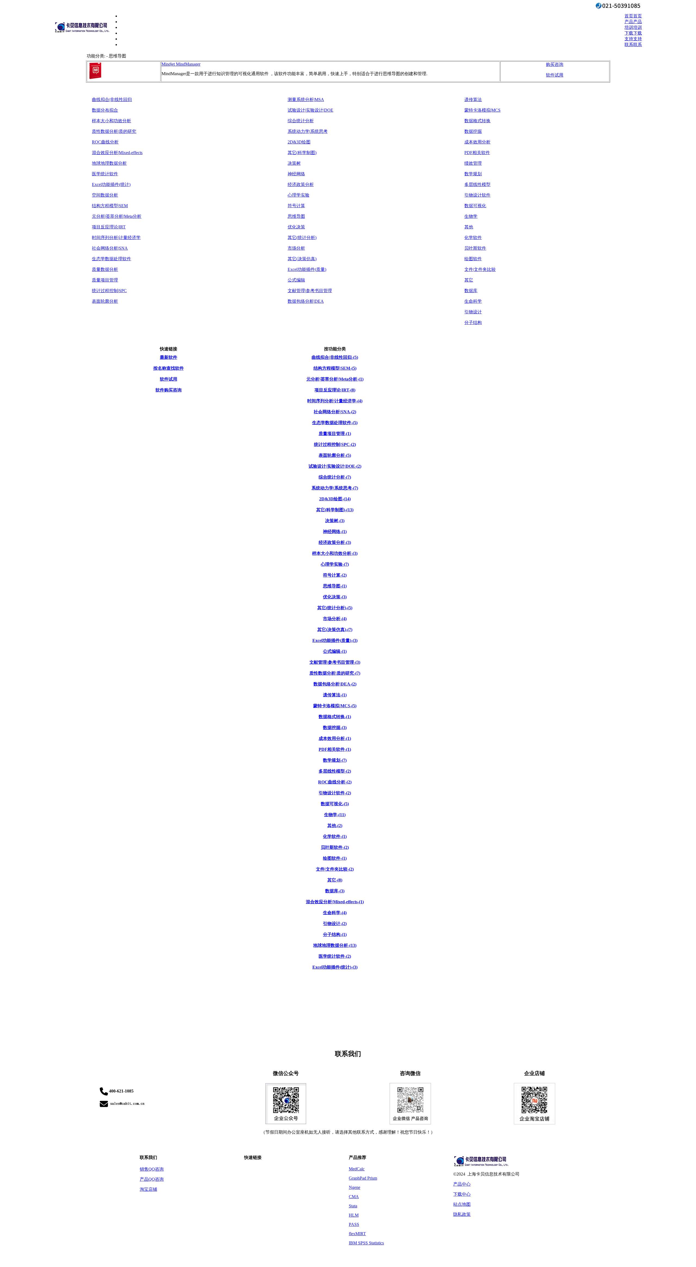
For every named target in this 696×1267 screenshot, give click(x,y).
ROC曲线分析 (105, 142)
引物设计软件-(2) (335, 793)
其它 (468, 280)
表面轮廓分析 (105, 301)
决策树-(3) (334, 520)
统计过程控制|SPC (109, 290)
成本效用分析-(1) (335, 738)
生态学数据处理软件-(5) (335, 422)
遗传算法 (473, 99)
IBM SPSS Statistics (366, 1243)
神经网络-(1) (335, 531)
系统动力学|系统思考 (308, 131)
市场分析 (296, 248)
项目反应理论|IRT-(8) (335, 390)
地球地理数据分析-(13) (334, 945)
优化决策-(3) (335, 597)
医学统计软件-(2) (335, 956)
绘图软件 (473, 258)
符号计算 (296, 205)
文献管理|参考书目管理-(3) (334, 662)
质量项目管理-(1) (335, 433)
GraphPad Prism (363, 1178)
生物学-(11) (335, 814)
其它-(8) (334, 880)
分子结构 (473, 322)
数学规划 (473, 174)
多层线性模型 (477, 184)
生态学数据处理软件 (111, 258)
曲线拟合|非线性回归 (112, 99)
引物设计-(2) (335, 923)
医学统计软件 (105, 174)
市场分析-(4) (335, 618)
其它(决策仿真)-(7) (334, 629)
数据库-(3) (334, 891)
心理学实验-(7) (335, 564)
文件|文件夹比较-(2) (335, 869)
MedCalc (357, 1169)
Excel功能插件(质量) (307, 269)
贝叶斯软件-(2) (335, 847)
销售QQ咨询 (152, 1169)
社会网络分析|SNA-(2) (335, 411)
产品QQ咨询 (152, 1179)
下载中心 (462, 1194)
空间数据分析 (105, 195)
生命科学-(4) (335, 912)
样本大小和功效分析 (111, 120)
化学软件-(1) (335, 836)
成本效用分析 (477, 142)
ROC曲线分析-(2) (335, 782)
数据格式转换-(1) (335, 716)
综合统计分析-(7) (335, 477)
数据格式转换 (477, 120)
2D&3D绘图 (299, 142)
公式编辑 (296, 280)
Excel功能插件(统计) (111, 184)
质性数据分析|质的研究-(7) (334, 673)
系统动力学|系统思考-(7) (335, 488)
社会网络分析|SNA (110, 248)
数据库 (470, 290)
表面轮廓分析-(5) (335, 455)
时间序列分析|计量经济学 (116, 237)
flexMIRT (357, 1233)
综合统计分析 (301, 120)
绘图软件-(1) (335, 858)
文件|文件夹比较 (480, 269)
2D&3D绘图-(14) (335, 499)
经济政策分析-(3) (335, 542)
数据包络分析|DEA (306, 301)
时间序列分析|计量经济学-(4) (334, 401)
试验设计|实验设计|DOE (310, 110)
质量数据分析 (105, 269)
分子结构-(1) (335, 934)
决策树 (294, 163)
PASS (354, 1224)
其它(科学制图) (302, 152)
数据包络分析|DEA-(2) (334, 684)
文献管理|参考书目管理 (310, 290)
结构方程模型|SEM (110, 205)
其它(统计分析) (302, 237)
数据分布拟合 (105, 110)
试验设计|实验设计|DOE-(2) (335, 466)
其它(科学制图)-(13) (334, 509)
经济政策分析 (301, 184)
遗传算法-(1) (335, 695)
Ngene (354, 1187)
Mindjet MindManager (180, 64)
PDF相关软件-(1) (335, 749)
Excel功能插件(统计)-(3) (335, 967)
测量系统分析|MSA (306, 99)
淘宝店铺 (148, 1189)
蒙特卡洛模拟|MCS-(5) (334, 705)
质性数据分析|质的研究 (114, 131)
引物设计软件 (477, 195)
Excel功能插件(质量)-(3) (335, 640)
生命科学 (473, 301)
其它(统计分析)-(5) (334, 607)
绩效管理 (473, 163)
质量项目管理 (105, 280)
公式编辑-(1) (335, 651)
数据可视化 (475, 205)
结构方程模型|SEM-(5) (334, 368)
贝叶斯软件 (475, 248)
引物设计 (473, 312)
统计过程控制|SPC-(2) (335, 444)
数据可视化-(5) (335, 803)
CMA (354, 1196)
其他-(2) (334, 825)
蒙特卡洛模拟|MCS (482, 110)
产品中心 (462, 1184)
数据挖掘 (473, 131)
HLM (354, 1215)
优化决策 (296, 227)
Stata (353, 1206)
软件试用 (554, 75)
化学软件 (473, 237)
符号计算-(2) (335, 575)
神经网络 (296, 174)
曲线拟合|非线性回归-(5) (335, 357)
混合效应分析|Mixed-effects (117, 152)
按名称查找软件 (168, 368)
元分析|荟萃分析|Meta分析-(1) (334, 379)
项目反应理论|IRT (109, 227)
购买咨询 (554, 64)
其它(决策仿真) (302, 258)
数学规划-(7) (335, 760)
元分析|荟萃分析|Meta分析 (116, 216)
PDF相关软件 (477, 152)
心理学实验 (298, 195)
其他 (468, 227)
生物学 (470, 216)
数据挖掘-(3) (335, 727)
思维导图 (296, 216)
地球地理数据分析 (109, 163)
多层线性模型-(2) (335, 771)
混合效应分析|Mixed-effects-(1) (335, 901)
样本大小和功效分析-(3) (335, 553)
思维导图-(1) (335, 586)
